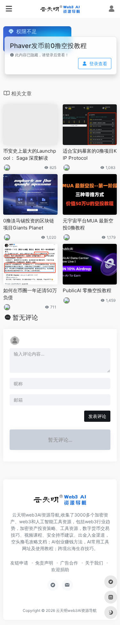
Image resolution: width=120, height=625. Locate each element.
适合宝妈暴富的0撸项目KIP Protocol (90, 154)
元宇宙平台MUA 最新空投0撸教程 (88, 224)
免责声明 (44, 562)
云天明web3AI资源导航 (76, 610)
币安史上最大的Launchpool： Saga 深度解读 (29, 154)
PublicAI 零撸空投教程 (87, 290)
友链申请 (19, 562)
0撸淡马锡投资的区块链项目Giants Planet (28, 224)
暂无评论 (25, 317)
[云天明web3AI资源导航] (60, 9)
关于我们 (94, 562)
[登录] (111, 9)
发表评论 (97, 416)
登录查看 (98, 63)
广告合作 (69, 562)
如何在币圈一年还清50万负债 (30, 293)
